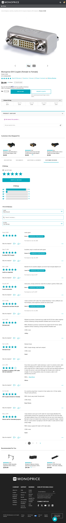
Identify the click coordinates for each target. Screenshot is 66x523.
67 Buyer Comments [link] (40, 78)
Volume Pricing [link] (7, 100)
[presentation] (7, 160)
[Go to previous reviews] (26, 443)
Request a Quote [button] (41, 91)
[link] (3, 6)
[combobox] (33, 211)
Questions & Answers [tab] (34, 160)
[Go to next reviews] (40, 443)
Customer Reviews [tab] (51, 160)
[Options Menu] (62, 244)
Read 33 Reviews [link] (16, 78)
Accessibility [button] (24, 499)
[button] (64, 2)
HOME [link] (2, 11)
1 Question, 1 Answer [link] (28, 78)
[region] (33, 123)
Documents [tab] (19, 160)
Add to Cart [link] (20, 92)
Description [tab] (8, 160)
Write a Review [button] (52, 78)
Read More (32, 377)
